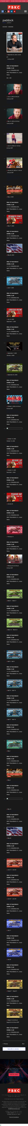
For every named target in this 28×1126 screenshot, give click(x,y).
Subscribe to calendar (13, 1049)
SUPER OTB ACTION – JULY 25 (13, 962)
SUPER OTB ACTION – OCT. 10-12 (13, 443)
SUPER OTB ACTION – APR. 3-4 (13, 663)
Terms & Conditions (14, 1117)
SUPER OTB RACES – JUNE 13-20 (13, 872)
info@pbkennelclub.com (14, 1108)
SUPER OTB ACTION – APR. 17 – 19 (13, 721)
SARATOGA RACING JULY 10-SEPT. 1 (14, 324)
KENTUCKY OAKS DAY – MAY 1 (14, 753)
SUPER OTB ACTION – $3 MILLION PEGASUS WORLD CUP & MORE (14, 507)
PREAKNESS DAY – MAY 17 (14, 228)
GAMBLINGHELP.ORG (13, 1114)
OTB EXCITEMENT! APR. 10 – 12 (14, 692)
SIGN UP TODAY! (14, 1074)
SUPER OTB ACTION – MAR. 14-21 (13, 632)
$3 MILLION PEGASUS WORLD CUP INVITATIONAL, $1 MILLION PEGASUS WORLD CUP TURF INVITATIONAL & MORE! (14, 177)
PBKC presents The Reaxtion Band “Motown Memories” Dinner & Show (14, 411)
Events (4, 22)
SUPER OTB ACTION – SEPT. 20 (13, 377)
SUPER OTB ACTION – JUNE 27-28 (13, 901)
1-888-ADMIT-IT (11, 1113)
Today (14, 1043)
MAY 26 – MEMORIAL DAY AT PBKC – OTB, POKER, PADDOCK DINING (14, 258)
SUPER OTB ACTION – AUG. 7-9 (13, 993)
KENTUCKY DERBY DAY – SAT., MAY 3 (14, 199)
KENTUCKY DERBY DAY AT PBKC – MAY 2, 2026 (14, 782)
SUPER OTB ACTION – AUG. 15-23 (13, 1024)
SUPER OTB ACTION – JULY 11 (13, 932)
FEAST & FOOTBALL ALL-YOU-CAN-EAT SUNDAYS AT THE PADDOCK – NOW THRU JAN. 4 (14, 358)
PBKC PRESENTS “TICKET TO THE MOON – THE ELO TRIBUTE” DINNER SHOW (14, 571)
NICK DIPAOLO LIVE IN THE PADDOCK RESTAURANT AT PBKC (14, 62)
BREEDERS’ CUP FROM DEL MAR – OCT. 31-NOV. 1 (14, 474)
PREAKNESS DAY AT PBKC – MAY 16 (13, 811)
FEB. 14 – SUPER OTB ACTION (13, 539)
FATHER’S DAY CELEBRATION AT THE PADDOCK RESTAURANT (14, 151)
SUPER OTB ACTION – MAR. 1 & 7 (13, 603)
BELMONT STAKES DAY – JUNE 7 (14, 290)
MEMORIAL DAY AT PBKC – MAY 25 (14, 840)
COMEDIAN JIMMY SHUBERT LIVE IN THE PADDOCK (13, 102)
